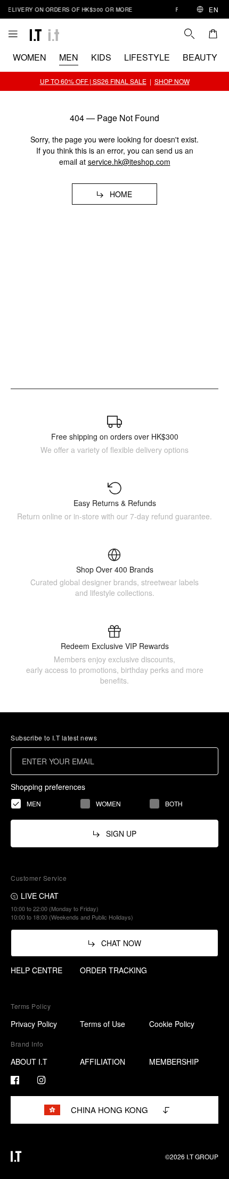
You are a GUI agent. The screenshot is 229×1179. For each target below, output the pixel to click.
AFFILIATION (102, 1061)
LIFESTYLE (147, 57)
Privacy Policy (34, 1023)
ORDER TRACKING (113, 970)
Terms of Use (102, 1023)
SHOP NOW (172, 81)
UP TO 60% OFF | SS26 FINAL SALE (93, 81)
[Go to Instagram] (41, 1080)
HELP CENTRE (36, 970)
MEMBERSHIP (174, 1061)
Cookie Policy (171, 1023)
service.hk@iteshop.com (129, 161)
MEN (68, 57)
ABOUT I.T (29, 1061)
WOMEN (29, 57)
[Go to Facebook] (15, 1080)
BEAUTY (200, 57)
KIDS (101, 57)
